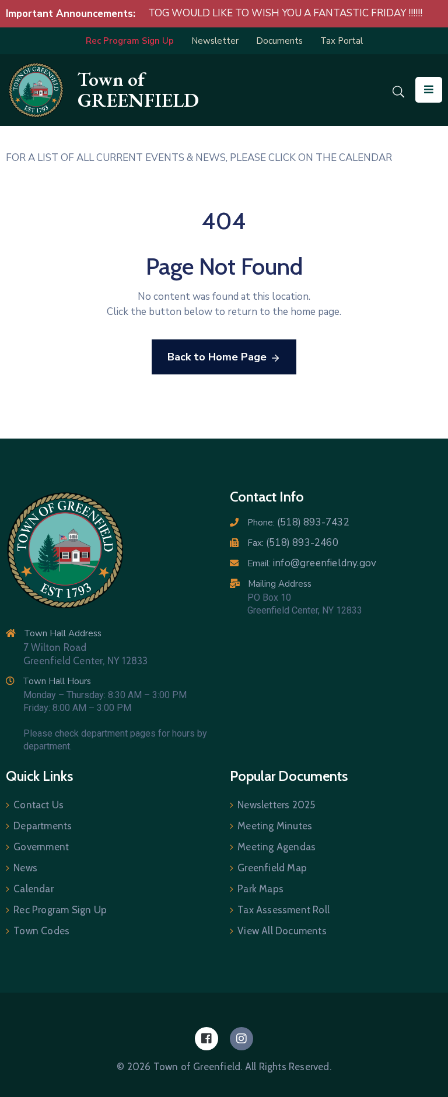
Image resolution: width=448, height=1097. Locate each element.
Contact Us (38, 805)
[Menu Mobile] (428, 90)
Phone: (298, 522)
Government (41, 847)
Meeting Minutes (274, 826)
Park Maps (260, 889)
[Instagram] (241, 1038)
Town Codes (41, 931)
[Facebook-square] (206, 1038)
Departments (42, 826)
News (25, 868)
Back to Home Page (217, 357)
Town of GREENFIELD (138, 89)
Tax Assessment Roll (283, 910)
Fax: (292, 543)
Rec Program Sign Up (60, 910)
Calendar (33, 889)
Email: (311, 563)
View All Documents (282, 931)
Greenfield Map (272, 868)
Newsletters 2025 (276, 805)
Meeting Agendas (276, 847)
